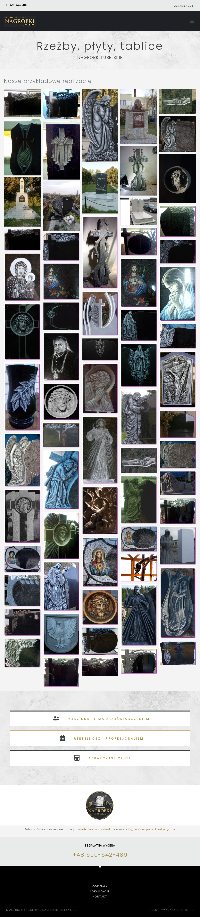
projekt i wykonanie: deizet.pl (170, 909)
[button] (192, 21)
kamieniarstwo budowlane (96, 829)
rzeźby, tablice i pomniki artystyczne (149, 829)
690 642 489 (19, 5)
